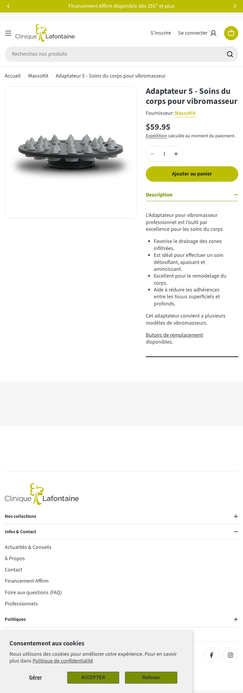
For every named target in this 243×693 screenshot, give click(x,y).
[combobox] (121, 54)
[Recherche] (230, 54)
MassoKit (38, 76)
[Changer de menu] (8, 33)
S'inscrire (161, 33)
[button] (8, 6)
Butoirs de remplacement (174, 335)
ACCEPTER (93, 677)
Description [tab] (159, 195)
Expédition (156, 135)
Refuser (151, 677)
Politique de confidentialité (63, 661)
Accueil (13, 76)
